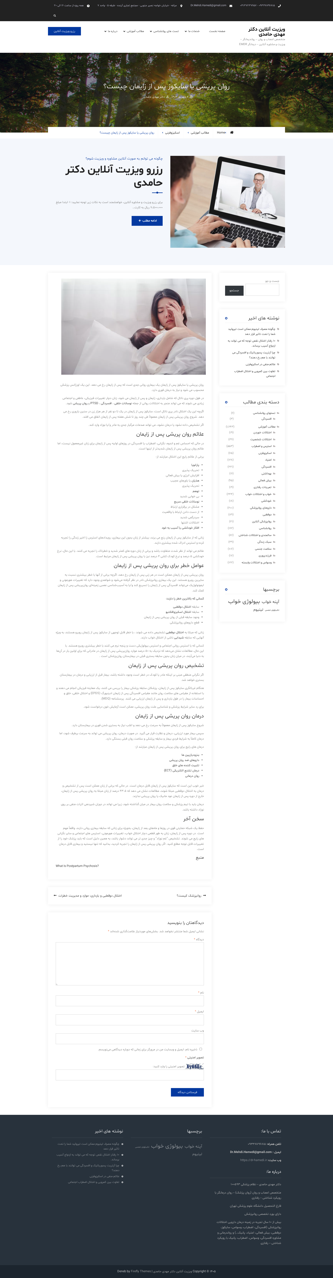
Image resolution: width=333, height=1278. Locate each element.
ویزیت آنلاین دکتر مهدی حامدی (266, 32)
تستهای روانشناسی (264, 413)
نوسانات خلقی (123, 403)
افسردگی (106, 403)
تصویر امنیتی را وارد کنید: (169, 1066)
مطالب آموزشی (135, 31)
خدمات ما (194, 31)
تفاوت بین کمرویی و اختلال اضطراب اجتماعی (93, 1182)
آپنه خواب (270, 602)
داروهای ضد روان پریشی (183, 760)
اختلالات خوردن (262, 433)
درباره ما (112, 31)
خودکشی (266, 501)
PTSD (94, 403)
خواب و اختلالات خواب (258, 494)
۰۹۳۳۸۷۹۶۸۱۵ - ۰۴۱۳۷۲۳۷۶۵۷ (257, 5)
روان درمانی (192, 776)
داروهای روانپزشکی (261, 508)
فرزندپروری (265, 556)
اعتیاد (268, 460)
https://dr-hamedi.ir (253, 1160)
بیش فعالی (265, 481)
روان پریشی (80, 403)
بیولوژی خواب (244, 601)
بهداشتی (267, 474)
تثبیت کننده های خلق (185, 765)
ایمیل (199, 1011)
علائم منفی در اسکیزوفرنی (260, 364)
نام (201, 993)
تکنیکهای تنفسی (272, 610)
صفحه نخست (217, 31)
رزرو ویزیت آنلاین (64, 31)
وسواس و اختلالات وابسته (257, 563)
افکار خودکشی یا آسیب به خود (180, 528)
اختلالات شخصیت (261, 439)
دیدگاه (199, 939)
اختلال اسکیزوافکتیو (178, 612)
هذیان (195, 481)
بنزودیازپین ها (190, 755)
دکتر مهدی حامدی (154, 97)
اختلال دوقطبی (182, 607)
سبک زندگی (264, 542)
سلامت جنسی (263, 549)
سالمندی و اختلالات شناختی (255, 535)
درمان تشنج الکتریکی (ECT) (181, 770)
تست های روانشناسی (166, 31)
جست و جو (272, 281)
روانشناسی (265, 528)
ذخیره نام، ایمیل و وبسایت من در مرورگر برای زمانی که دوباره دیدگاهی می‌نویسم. (147, 1049)
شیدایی (178, 638)
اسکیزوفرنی (172, 133)
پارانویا (195, 465)
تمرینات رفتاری (263, 487)
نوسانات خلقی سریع (186, 502)
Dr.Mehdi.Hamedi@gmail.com (208, 5)
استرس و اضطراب (261, 446)
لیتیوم (258, 609)
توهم (196, 491)
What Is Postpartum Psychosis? (77, 866)
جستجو (234, 290)
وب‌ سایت (197, 1031)
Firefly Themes (141, 1271)
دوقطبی (267, 515)
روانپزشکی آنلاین (262, 522)
